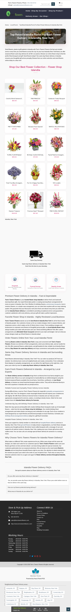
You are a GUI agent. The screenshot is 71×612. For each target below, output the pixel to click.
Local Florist (14, 25)
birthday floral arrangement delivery (16, 416)
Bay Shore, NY (36, 588)
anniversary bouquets (53, 304)
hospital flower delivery (48, 422)
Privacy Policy (41, 515)
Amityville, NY (10, 588)
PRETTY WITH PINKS (14, 127)
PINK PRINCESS (35, 98)
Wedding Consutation (43, 530)
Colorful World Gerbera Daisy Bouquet (14, 98)
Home (28, 11)
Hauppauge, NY (26, 600)
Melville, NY (24, 604)
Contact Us (40, 517)
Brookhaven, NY (44, 592)
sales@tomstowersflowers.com (22, 5)
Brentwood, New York (13, 592)
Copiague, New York (30, 596)
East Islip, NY (58, 596)
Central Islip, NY (58, 592)
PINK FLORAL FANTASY (57, 211)
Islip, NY (50, 600)
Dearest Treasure (14, 211)
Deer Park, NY (45, 596)
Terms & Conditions (42, 513)
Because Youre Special (35, 127)
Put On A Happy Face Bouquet (35, 183)
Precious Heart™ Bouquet (35, 211)
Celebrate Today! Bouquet (56, 98)
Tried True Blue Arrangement (14, 183)
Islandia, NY (39, 600)
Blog (38, 528)
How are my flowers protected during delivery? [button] (22, 487)
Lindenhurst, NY (11, 604)
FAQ (38, 519)
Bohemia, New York (51, 588)
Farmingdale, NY (11, 600)
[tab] (37, 476)
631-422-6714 (31, 3)
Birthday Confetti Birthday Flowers (35, 155)
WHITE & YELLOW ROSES (56, 127)
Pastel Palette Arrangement (56, 155)
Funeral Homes (41, 521)
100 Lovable (56, 183)
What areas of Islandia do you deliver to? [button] (20, 491)
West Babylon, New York (40, 604)
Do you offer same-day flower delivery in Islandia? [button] (23, 476)
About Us (39, 511)
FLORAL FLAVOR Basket (14, 155)
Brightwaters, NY (29, 592)
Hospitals (39, 526)
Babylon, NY (23, 588)
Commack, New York (12, 596)
